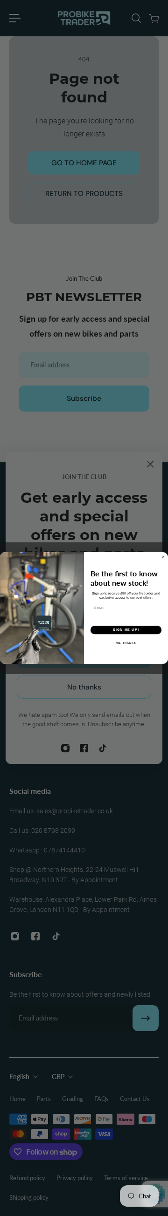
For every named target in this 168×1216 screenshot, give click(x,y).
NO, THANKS (126, 642)
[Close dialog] (163, 557)
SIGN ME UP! (126, 630)
